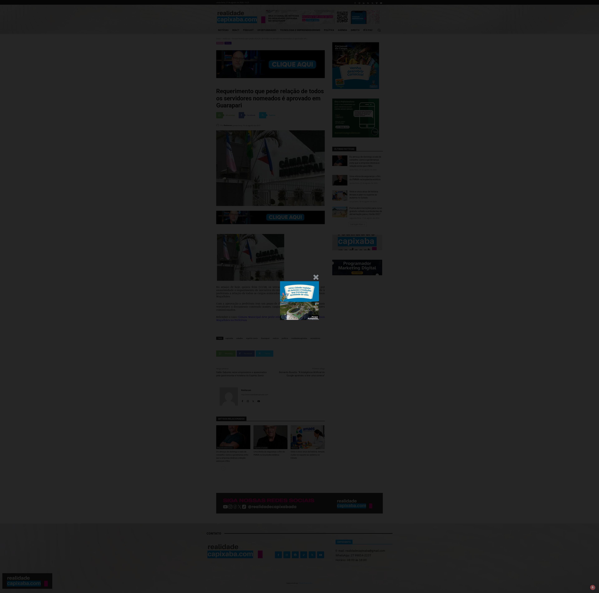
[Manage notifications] (592, 587)
